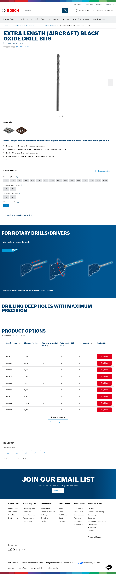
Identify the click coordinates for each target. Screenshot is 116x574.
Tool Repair (77, 4)
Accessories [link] (46, 503)
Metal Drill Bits (50, 26)
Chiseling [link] (44, 518)
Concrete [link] (91, 518)
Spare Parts (89, 4)
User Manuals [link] (79, 515)
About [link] (61, 509)
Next (110, 82)
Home (6, 26)
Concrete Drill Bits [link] (48, 512)
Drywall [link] (91, 509)
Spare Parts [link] (78, 512)
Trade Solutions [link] (95, 503)
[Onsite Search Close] (60, 10)
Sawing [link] (44, 521)
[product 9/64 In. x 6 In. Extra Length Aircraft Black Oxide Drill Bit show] (4, 389)
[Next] (62, 116)
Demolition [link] (92, 524)
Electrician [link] (92, 528)
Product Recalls (52, 568)
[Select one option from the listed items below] (17, 177)
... (39, 26)
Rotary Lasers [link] (28, 518)
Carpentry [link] (92, 515)
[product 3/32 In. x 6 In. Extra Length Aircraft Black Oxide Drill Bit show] (4, 369)
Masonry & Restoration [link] (97, 521)
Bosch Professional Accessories (23, 26)
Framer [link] (90, 531)
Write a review (24, 47)
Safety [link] (61, 518)
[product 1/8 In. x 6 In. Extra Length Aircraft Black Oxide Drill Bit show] (4, 383)
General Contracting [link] (96, 512)
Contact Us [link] (78, 521)
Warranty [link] (77, 518)
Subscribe (58, 490)
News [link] (61, 512)
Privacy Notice (69, 563)
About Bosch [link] (64, 503)
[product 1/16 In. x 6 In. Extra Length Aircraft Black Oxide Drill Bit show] (4, 356)
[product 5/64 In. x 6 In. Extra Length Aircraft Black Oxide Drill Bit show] (4, 363)
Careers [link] (62, 521)
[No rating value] (9, 46)
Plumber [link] (91, 534)
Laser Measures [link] (29, 515)
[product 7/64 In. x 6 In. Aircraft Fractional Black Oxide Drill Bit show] (4, 376)
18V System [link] (12, 512)
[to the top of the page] (112, 560)
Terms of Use (22, 568)
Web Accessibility (36, 568)
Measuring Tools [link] (30, 503)
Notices (11, 568)
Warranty (99, 4)
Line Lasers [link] (27, 521)
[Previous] (53, 116)
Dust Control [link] (13, 518)
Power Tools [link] (13, 503)
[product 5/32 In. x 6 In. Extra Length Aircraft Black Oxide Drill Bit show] (4, 396)
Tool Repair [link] (78, 509)
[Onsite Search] (65, 10)
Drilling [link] (44, 515)
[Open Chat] (109, 567)
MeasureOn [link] (27, 512)
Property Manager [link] (95, 537)
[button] (104, 356)
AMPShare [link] (63, 515)
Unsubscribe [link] (78, 524)
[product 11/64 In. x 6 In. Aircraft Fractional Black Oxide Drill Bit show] (4, 403)
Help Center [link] (79, 503)
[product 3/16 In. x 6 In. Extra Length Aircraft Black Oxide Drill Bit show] (4, 409)
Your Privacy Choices (91, 563)
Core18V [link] (11, 515)
